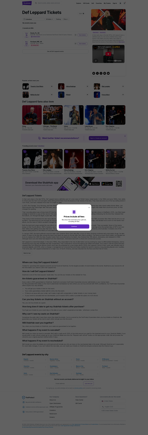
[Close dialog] (89, 207)
